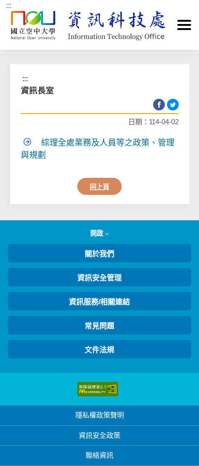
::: (9, 5)
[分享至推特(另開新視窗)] (173, 104)
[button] (184, 25)
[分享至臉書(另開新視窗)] (159, 104)
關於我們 (99, 254)
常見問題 (99, 326)
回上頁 (99, 187)
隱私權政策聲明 (99, 415)
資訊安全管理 (99, 278)
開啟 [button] (97, 233)
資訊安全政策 (99, 435)
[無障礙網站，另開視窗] (97, 389)
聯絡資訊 (99, 455)
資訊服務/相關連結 (99, 302)
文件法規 (99, 350)
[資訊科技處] (99, 25)
